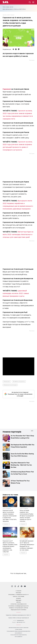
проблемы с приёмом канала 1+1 (18, 594)
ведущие (18, 600)
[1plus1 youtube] (25, 586)
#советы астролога (19, 381)
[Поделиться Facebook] (16, 49)
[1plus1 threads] (15, 586)
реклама (18, 592)
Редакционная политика (18, 609)
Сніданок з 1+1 (7, 535)
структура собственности (18, 603)
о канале (18, 590)
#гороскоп (7, 381)
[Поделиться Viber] (18, 49)
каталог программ (18, 596)
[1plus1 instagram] (12, 586)
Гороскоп (7, 89)
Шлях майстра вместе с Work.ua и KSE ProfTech (14, 9)
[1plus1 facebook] (21, 586)
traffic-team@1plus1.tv (18, 636)
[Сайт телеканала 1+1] (5, 2)
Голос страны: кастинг (8, 6)
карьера (18, 598)
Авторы (18, 602)
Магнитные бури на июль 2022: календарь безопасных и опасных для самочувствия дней (18, 234)
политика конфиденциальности (18, 605)
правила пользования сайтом (18, 607)
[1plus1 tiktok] (18, 586)
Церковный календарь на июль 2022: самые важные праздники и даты (16, 293)
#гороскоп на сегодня (10, 384)
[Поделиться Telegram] (13, 49)
